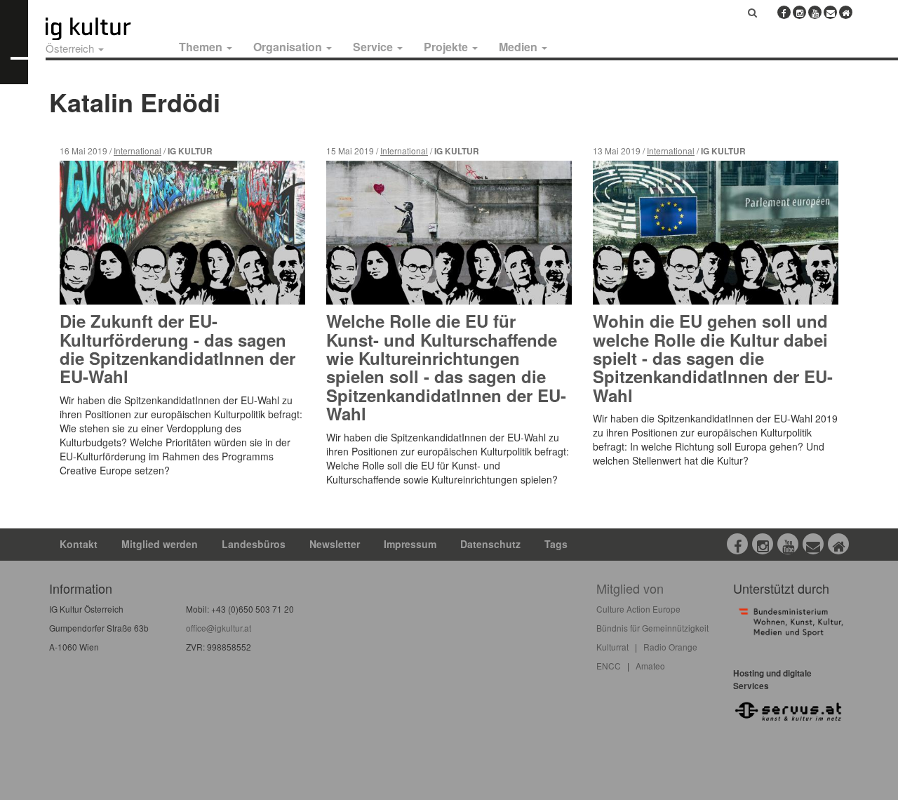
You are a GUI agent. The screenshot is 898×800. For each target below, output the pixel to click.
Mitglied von (630, 588)
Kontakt (79, 544)
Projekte (447, 47)
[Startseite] (104, 29)
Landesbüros (254, 544)
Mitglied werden (159, 544)
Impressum (410, 544)
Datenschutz (490, 544)
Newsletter (334, 544)
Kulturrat (612, 647)
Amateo (650, 666)
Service (374, 47)
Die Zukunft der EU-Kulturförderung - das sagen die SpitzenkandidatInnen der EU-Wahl (177, 348)
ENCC (608, 666)
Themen (202, 47)
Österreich (71, 48)
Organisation (289, 47)
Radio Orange (670, 647)
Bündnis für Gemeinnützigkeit (652, 628)
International (137, 150)
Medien (519, 47)
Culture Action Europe (638, 609)
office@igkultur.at (218, 628)
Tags (556, 544)
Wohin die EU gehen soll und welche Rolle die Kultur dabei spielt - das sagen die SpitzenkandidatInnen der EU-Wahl (713, 358)
